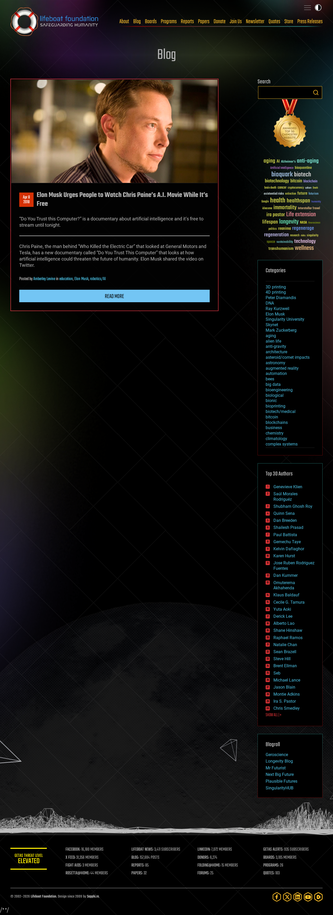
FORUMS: (203, 873)
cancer (282, 188)
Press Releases (310, 21)
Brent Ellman (285, 665)
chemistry (275, 433)
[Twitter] (287, 896)
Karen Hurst (284, 555)
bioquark (282, 174)
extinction (290, 194)
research (294, 235)
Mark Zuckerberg (281, 330)
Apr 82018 (26, 200)
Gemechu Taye (287, 541)
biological (275, 395)
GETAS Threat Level (29, 859)
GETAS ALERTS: (273, 849)
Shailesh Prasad (288, 527)
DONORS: (203, 857)
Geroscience (277, 754)
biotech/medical (281, 411)
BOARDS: (269, 857)
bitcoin (296, 181)
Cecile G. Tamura (289, 602)
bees (270, 378)
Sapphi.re (93, 897)
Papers (203, 21)
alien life (273, 341)
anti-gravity (276, 346)
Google (265, 201)
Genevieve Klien (287, 486)
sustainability (285, 242)
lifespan (270, 222)
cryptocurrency (296, 188)
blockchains (277, 422)
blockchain (310, 182)
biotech (302, 174)
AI (278, 161)
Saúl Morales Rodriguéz (285, 496)
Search (316, 92)
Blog (137, 21)
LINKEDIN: (203, 849)
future (302, 193)
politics (272, 229)
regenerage (303, 228)
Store (288, 21)
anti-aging (308, 161)
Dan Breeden (285, 520)
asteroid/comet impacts (288, 357)
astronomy (275, 362)
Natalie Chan (285, 644)
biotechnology (277, 181)
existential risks (274, 194)
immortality (285, 208)
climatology (276, 438)
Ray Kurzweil (277, 308)
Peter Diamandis (281, 297)
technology (305, 242)
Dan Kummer (285, 575)
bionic (271, 400)
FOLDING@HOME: (209, 865)
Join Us (236, 21)
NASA (303, 223)
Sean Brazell (284, 651)
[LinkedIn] (297, 896)
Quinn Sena (284, 513)
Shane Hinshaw (287, 630)
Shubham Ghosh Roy (292, 506)
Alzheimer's (288, 162)
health (277, 201)
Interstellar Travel (309, 209)
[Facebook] (277, 896)
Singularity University (285, 319)
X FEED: (70, 857)
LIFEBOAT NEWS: (142, 849)
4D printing (276, 292)
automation (276, 373)
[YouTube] (308, 896)
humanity (316, 201)
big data (273, 384)
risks (303, 235)
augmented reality (282, 368)
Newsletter (255, 21)
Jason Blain (284, 687)
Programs (169, 21)
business (274, 427)
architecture (276, 351)
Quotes (274, 21)
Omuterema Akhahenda (284, 585)
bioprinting (275, 406)
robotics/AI (98, 279)
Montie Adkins (286, 694)
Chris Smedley (286, 708)
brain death (270, 188)
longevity (289, 222)
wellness (304, 248)
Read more (114, 296)
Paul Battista (285, 534)
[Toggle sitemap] (307, 7)
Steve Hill (282, 658)
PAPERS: (137, 873)
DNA (270, 303)
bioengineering (279, 389)
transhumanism (280, 248)
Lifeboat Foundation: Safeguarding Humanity (54, 21)
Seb (276, 673)
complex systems (282, 444)
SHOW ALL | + (273, 715)
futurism (313, 194)
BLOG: (135, 857)
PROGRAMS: (271, 865)
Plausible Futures (281, 781)
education (66, 279)
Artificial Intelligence (281, 168)
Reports (187, 21)
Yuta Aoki (282, 609)
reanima (284, 228)
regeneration (276, 235)
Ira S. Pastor (284, 701)
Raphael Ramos (288, 637)
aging (269, 161)
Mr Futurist (276, 767)
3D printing (276, 287)
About (124, 21)
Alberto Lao (283, 623)
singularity (312, 235)
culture (308, 188)
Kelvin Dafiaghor (288, 548)
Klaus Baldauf (286, 594)
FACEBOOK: (73, 849)
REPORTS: (137, 865)
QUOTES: (268, 873)
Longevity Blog (279, 761)
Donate (220, 21)
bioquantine (303, 167)
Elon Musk (81, 279)
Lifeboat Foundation (43, 897)
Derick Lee (282, 616)
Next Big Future (280, 774)
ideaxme (267, 209)
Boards (151, 21)
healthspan (298, 201)
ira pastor (275, 215)
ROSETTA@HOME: (77, 873)
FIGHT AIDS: (74, 865)
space (271, 241)
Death (315, 188)
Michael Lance (286, 680)
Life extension (301, 214)
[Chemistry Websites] (290, 124)
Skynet (272, 324)
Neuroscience (314, 223)
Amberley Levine (44, 279)
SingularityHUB (279, 788)
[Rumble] (318, 896)
